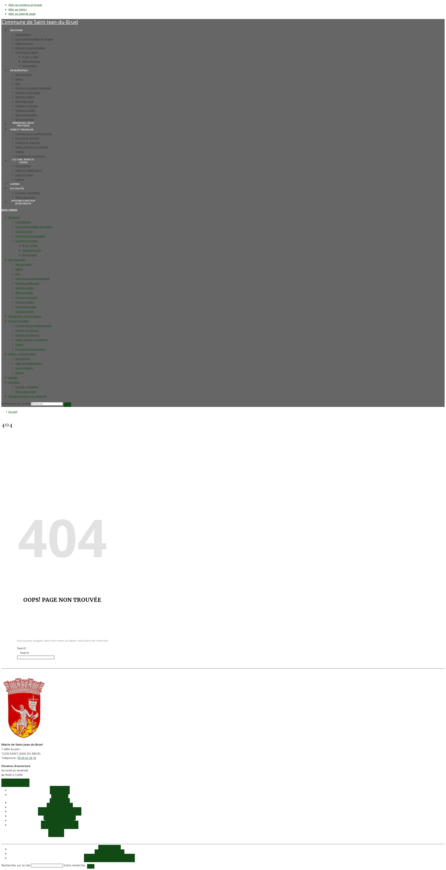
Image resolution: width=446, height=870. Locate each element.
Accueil (12, 412)
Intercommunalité (25, 306)
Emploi (19, 344)
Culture (19, 372)
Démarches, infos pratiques (24, 316)
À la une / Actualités (27, 387)
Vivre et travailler (18, 321)
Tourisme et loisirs (26, 241)
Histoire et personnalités (30, 236)
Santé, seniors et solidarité (31, 339)
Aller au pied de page (22, 14)
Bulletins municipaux (27, 283)
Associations (22, 358)
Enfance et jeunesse (27, 335)
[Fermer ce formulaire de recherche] (90, 866)
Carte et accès (24, 231)
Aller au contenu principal (25, 5)
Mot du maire (23, 264)
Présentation (23, 222)
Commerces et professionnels (33, 325)
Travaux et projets (26, 297)
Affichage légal (24, 292)
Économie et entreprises (30, 349)
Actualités (14, 382)
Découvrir (14, 217)
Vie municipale (16, 259)
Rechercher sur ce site (15, 865)
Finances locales (24, 302)
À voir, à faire (30, 245)
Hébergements (31, 250)
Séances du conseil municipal (32, 278)
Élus (17, 274)
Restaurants (29, 255)
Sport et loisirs (24, 368)
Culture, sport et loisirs (22, 354)
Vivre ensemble (24, 311)
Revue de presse (25, 391)
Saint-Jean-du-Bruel (39, 21)
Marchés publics (24, 288)
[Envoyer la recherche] (67, 404)
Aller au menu (17, 9)
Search (21, 648)
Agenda (12, 377)
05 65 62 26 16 (27, 758)
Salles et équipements (28, 363)
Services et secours (27, 330)
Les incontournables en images (33, 226)
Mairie (19, 269)
